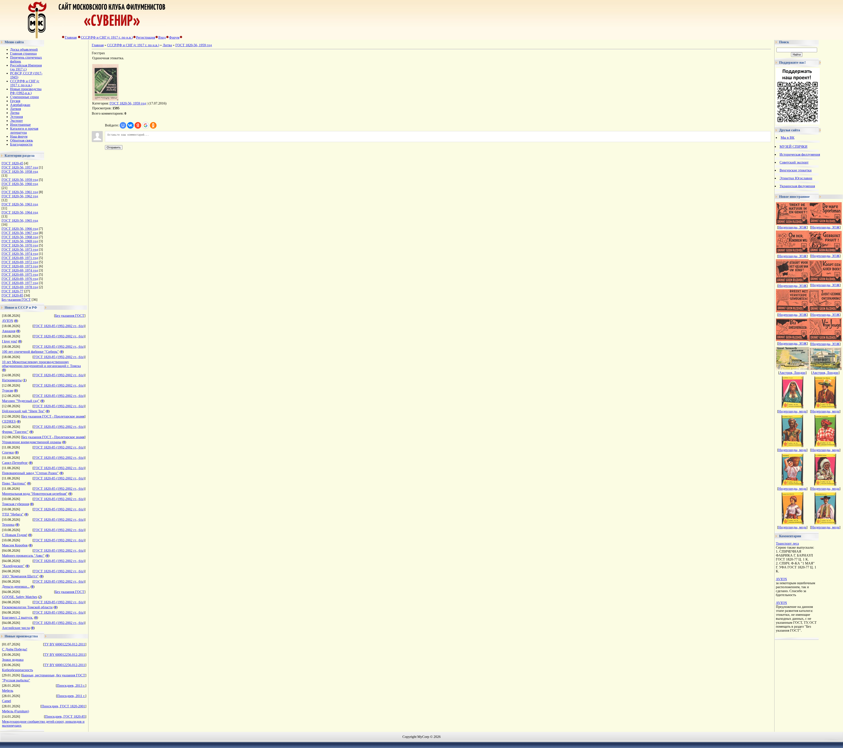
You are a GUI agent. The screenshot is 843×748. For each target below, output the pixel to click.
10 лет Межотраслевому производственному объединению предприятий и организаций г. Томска (41, 364)
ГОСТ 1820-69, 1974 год (20, 270)
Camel (6, 701)
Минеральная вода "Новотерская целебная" (34, 494)
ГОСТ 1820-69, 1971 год (20, 258)
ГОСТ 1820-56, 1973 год (20, 249)
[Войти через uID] (123, 125)
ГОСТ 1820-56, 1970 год (20, 245)
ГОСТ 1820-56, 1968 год (20, 237)
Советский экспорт (794, 162)
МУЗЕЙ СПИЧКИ (793, 146)
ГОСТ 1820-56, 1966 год (20, 229)
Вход (162, 37)
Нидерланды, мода (792, 411)
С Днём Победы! (14, 649)
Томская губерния (15, 504)
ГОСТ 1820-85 (12, 295)
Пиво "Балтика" (14, 483)
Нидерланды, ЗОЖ (792, 227)
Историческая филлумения (800, 154)
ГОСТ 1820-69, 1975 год (20, 274)
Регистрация (145, 37)
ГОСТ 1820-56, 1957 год (20, 167)
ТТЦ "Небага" (12, 514)
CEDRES (9, 421)
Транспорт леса (787, 543)
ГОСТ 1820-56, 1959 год (20, 180)
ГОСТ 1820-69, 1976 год (20, 279)
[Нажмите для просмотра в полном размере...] (105, 99)
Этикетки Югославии (796, 178)
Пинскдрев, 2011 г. (71, 696)
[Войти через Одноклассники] (153, 125)
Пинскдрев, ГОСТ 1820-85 (65, 716)
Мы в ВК (787, 137)
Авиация (8, 331)
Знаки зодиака (12, 659)
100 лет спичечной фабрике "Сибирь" (30, 351)
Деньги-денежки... (16, 586)
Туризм (7, 390)
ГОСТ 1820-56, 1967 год (20, 233)
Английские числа (16, 628)
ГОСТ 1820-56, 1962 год (20, 196)
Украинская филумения (797, 186)
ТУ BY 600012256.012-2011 (64, 644)
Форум (174, 37)
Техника (8, 524)
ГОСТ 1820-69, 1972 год (20, 262)
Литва (167, 45)
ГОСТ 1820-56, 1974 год (20, 254)
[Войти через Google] (145, 125)
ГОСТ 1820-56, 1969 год (20, 241)
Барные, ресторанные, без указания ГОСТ (53, 675)
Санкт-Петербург (15, 463)
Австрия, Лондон (792, 373)
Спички (8, 452)
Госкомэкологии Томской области (27, 607)
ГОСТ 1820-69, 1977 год (20, 283)
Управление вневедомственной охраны (31, 442)
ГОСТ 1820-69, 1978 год (20, 287)
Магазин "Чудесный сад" (21, 401)
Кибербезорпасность (17, 670)
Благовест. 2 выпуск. (17, 617)
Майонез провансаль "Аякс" (23, 555)
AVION (7, 321)
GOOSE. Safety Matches (19, 597)
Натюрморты (12, 380)
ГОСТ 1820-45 (12, 163)
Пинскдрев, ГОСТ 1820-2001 (63, 706)
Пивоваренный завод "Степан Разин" (30, 473)
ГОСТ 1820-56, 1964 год (20, 212)
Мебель (7, 690)
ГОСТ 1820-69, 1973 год (20, 266)
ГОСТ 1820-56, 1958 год (20, 171)
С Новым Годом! (14, 535)
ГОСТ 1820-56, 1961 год (20, 192)
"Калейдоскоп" (13, 566)
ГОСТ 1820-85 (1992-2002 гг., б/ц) (59, 326)
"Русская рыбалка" (16, 680)
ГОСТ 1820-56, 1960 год (20, 184)
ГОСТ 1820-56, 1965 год (20, 220)
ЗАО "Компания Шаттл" (20, 576)
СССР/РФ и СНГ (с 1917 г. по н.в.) (107, 37)
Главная (71, 37)
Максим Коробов (15, 545)
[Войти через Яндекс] (138, 125)
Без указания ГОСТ (16, 299)
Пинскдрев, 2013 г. (71, 685)
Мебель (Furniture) (15, 711)
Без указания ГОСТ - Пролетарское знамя (53, 416)
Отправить (114, 147)
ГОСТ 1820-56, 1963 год (20, 204)
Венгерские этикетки (796, 170)
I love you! (9, 341)
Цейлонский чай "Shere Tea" (23, 411)
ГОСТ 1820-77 (12, 291)
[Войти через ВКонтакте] (130, 125)
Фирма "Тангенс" (15, 432)
